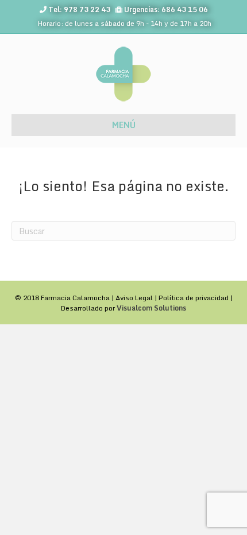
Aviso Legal (134, 297)
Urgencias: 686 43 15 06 (166, 9)
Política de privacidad (194, 297)
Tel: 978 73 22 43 (79, 9)
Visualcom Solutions (151, 308)
